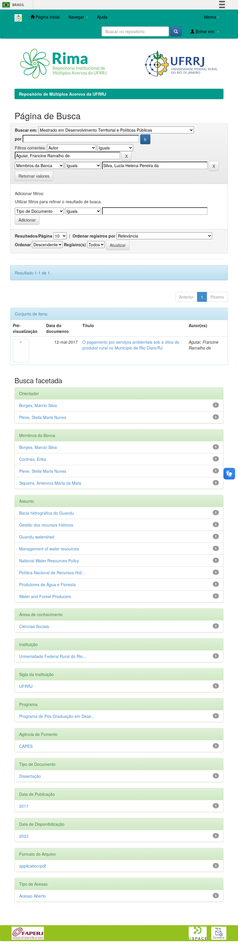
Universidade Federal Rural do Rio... (52, 656)
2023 (23, 836)
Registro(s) (75, 244)
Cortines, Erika (32, 459)
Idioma (210, 17)
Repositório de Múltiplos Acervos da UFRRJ (62, 94)
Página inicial (47, 17)
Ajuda (102, 17)
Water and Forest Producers (45, 596)
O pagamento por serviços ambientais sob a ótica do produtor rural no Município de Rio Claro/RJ (130, 345)
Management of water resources (49, 549)
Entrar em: (205, 31)
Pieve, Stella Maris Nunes (42, 417)
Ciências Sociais (34, 626)
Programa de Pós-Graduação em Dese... (57, 716)
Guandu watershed (36, 537)
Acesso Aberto (32, 896)
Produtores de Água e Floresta (47, 584)
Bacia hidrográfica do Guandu (46, 513)
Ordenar (23, 244)
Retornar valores (34, 176)
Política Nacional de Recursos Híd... (52, 572)
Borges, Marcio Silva (38, 447)
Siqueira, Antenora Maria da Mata (50, 483)
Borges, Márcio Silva (38, 405)
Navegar (76, 17)
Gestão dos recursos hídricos (46, 525)
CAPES (26, 746)
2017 (23, 806)
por (18, 139)
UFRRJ (26, 686)
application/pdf (32, 866)
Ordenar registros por (94, 236)
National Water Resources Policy (49, 560)
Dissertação (30, 776)
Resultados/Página (33, 236)
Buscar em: (26, 130)
